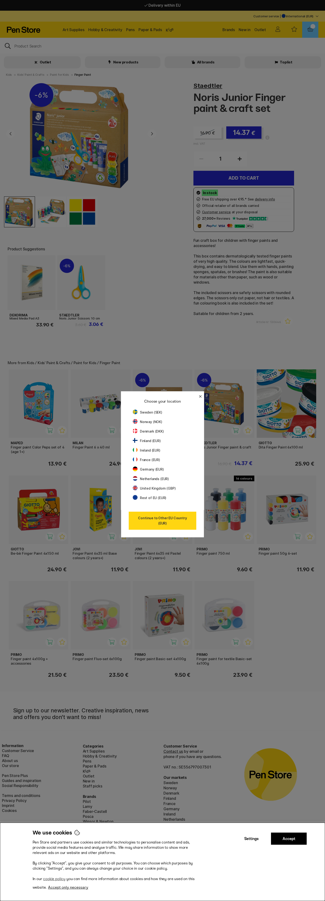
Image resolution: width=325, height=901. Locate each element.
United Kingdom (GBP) (158, 488)
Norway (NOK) (151, 422)
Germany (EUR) (152, 469)
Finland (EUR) (150, 441)
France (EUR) (150, 460)
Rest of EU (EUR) (153, 498)
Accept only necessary (68, 887)
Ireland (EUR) (150, 450)
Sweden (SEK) (151, 412)
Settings (251, 838)
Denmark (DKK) (152, 431)
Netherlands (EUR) (154, 479)
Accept (289, 838)
